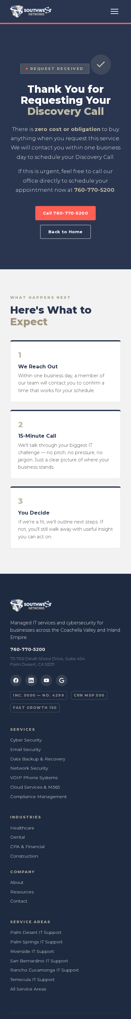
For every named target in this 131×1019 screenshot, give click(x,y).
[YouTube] (46, 680)
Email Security (25, 749)
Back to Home (65, 231)
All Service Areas (28, 988)
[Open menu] (114, 11)
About (17, 882)
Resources (22, 891)
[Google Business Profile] (61, 680)
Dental (17, 837)
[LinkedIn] (31, 680)
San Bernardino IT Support (39, 960)
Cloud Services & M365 (35, 787)
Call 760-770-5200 (65, 213)
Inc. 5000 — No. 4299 (38, 695)
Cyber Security (26, 739)
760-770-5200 (94, 190)
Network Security (29, 768)
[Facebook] (16, 680)
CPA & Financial (27, 846)
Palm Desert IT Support (35, 932)
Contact (18, 900)
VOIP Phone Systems (34, 777)
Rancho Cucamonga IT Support (44, 969)
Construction (24, 856)
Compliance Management (38, 796)
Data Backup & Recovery (37, 758)
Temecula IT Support (32, 979)
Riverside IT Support (32, 951)
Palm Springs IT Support (36, 941)
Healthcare (22, 827)
